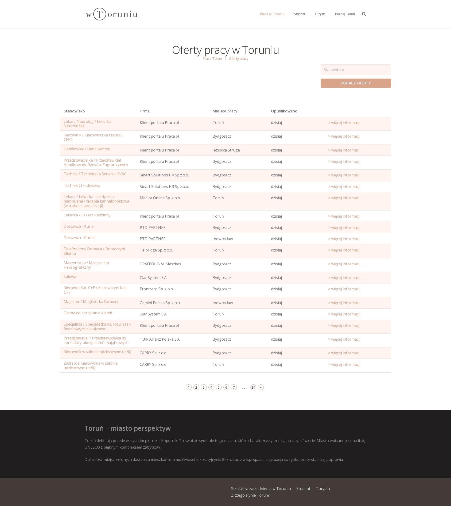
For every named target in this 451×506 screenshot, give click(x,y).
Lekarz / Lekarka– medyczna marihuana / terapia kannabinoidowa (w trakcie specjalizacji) (96, 201)
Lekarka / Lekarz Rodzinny (87, 215)
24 (253, 387)
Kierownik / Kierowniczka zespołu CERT (93, 137)
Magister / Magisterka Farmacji (91, 301)
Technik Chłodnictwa (82, 185)
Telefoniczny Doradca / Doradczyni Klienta (94, 251)
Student (303, 488)
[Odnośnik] (111, 14)
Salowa (70, 276)
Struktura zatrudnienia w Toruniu (261, 488)
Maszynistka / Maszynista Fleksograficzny (86, 265)
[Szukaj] (364, 14)
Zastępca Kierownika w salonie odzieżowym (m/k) (91, 365)
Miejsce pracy (225, 111)
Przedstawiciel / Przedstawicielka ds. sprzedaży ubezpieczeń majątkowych (96, 340)
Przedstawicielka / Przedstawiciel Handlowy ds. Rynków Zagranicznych (96, 162)
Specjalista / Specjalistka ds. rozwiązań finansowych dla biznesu (97, 326)
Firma (145, 111)
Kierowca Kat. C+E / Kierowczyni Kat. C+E (95, 290)
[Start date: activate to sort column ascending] (357, 112)
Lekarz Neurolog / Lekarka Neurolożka (87, 123)
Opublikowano (284, 111)
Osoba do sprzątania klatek (88, 312)
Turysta (323, 488)
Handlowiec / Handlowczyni (87, 148)
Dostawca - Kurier (79, 226)
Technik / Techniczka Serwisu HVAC (95, 173)
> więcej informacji (344, 122)
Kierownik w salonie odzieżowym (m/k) (97, 351)
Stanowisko (74, 111)
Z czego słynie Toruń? (250, 495)
